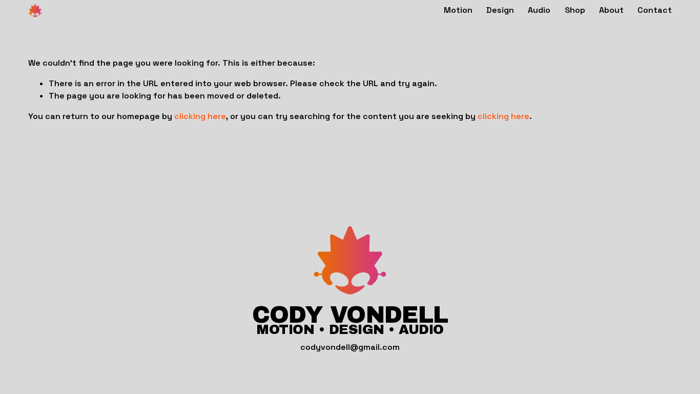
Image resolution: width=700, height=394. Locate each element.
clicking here (200, 116)
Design (500, 10)
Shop (575, 10)
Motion (458, 10)
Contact (654, 10)
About (611, 10)
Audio (539, 10)
